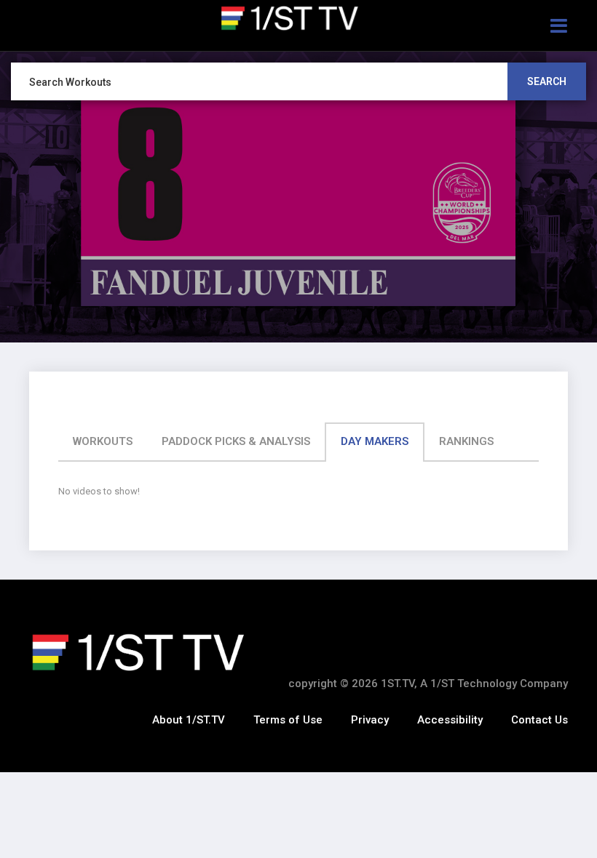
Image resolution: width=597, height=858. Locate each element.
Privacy (370, 719)
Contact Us (539, 719)
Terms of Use (288, 719)
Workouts (103, 441)
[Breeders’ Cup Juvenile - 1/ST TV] (298, 18)
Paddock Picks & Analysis (236, 441)
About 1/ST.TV (188, 719)
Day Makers (374, 441)
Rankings (466, 441)
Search (546, 81)
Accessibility (450, 719)
